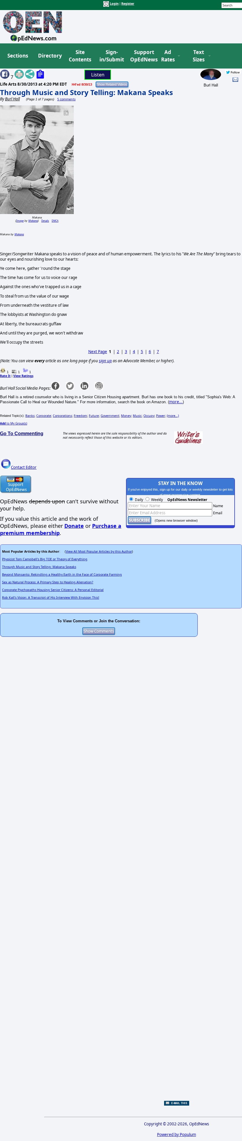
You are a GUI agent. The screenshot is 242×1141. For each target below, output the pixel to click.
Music (137, 416)
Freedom (80, 416)
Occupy (148, 416)
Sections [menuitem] (17, 55)
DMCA (55, 220)
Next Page (97, 351)
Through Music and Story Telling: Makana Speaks (86, 92)
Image (20, 221)
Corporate (43, 416)
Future (94, 416)
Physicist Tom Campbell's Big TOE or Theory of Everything (44, 559)
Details (45, 220)
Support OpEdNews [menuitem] (141, 56)
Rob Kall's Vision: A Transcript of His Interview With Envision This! (50, 597)
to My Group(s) (13, 423)
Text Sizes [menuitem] (199, 56)
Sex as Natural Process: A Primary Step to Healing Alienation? (47, 582)
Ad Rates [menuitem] (168, 56)
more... (176, 401)
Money (126, 416)
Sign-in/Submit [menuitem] (110, 56)
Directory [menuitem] (49, 55)
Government (110, 416)
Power (160, 416)
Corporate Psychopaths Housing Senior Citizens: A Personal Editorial (53, 590)
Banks (30, 416)
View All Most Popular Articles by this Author (99, 551)
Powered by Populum (176, 1134)
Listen (97, 74)
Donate (74, 525)
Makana (33, 221)
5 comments (66, 99)
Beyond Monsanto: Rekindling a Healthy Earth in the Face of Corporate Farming (62, 574)
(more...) (173, 416)
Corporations (62, 416)
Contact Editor (24, 467)
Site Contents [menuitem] (80, 56)
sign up (105, 360)
